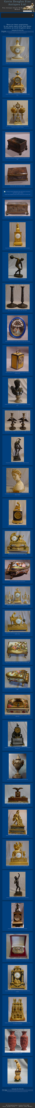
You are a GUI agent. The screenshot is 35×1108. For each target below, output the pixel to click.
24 (7, 1090)
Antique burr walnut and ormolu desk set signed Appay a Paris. (17, 804)
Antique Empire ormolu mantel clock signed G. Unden (17, 554)
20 (31, 31)
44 (10, 32)
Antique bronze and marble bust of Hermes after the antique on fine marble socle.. (17, 405)
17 (27, 31)
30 (16, 1090)
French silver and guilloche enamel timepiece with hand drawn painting (17, 341)
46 (13, 32)
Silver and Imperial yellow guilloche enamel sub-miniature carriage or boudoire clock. (17, 373)
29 (15, 1090)
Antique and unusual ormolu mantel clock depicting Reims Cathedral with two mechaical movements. (17, 1023)
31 (18, 1090)
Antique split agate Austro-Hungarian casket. (17, 185)
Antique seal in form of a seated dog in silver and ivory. (17, 1084)
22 (4, 1090)
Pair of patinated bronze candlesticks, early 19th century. (17, 310)
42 (9, 1091)
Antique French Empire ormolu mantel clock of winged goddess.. (17, 866)
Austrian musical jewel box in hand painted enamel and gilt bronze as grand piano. (17, 689)
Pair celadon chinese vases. (17, 1053)
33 (21, 1090)
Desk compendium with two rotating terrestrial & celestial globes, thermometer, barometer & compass (17, 127)
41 (7, 1091)
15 (24, 31)
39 (30, 1090)
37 (27, 1090)
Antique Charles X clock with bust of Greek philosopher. (17, 928)
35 (24, 1090)
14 (22, 31)
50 (19, 32)
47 (15, 32)
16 (25, 31)
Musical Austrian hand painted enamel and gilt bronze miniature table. (17, 662)
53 (24, 32)
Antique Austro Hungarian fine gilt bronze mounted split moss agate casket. (17, 194)
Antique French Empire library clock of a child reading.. (17, 525)
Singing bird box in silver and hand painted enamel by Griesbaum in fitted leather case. (17, 716)
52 (22, 32)
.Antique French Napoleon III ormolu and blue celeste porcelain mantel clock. (17, 95)
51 (21, 32)
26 (10, 1090)
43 (9, 32)
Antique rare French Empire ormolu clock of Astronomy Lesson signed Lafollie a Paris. (17, 633)
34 (22, 1090)
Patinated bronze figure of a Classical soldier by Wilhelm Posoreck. (17, 462)
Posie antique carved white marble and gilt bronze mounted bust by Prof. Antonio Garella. (17, 494)
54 (25, 32)
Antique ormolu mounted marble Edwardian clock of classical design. (17, 63)
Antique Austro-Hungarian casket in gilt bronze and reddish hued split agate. (17, 158)
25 (9, 1090)
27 (12, 1090)
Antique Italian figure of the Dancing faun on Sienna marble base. (17, 897)
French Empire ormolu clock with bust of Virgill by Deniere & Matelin (17, 248)
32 (19, 1090)
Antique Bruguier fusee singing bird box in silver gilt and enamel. (17, 959)
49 (18, 32)
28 (13, 1090)
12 (19, 31)
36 (25, 1090)
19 (30, 31)
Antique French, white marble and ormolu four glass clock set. (17, 605)
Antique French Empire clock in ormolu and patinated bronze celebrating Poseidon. (17, 991)
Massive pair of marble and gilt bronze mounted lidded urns (17, 779)
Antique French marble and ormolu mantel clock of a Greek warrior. (17, 835)
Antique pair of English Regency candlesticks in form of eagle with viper (17, 431)
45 (12, 32)
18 (28, 31)
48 (16, 32)
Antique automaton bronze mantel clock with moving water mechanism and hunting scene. (17, 748)
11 (18, 1089)
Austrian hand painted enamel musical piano (17, 581)
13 (21, 1089)
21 (33, 31)
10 (16, 31)
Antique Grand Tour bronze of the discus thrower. (17, 279)
